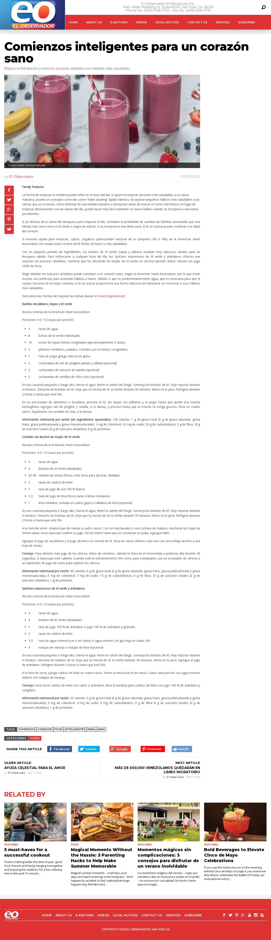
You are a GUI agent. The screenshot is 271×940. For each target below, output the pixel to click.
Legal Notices (167, 22)
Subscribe (246, 22)
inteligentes (75, 729)
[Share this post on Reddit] (9, 229)
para (91, 729)
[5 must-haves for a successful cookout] (35, 822)
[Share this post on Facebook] (9, 190)
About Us (94, 22)
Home (73, 22)
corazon (45, 729)
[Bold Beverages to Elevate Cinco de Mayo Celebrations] (235, 822)
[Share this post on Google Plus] (9, 209)
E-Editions (118, 22)
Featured (11, 844)
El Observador (21, 177)
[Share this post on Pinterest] (9, 219)
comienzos (26, 729)
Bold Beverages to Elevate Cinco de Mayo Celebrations (234, 855)
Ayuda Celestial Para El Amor (34, 768)
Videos (141, 22)
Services (223, 22)
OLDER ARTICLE (17, 763)
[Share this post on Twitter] (9, 200)
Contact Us (197, 22)
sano (101, 729)
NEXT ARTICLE (188, 763)
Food (35, 738)
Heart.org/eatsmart (111, 296)
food (58, 729)
